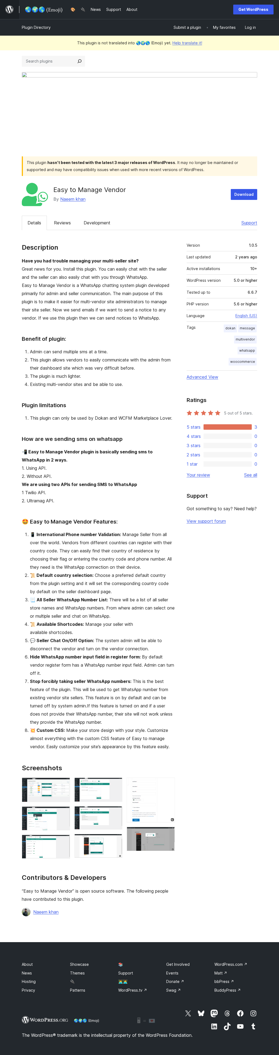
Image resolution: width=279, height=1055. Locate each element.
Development (97, 222)
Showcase (79, 964)
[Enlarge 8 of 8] (167, 834)
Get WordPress (253, 9)
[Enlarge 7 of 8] (167, 785)
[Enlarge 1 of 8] (62, 785)
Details (34, 222)
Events (172, 973)
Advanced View (202, 377)
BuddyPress (227, 990)
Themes (77, 973)
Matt (220, 973)
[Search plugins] (79, 61)
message (247, 328)
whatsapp (247, 350)
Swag (173, 990)
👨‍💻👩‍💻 (123, 981)
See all (250, 475)
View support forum (206, 521)
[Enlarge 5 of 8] (115, 813)
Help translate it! (187, 43)
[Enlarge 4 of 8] (115, 785)
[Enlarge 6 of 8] (115, 841)
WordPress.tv (132, 990)
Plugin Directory (36, 27)
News (27, 973)
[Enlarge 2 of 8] (62, 813)
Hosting (29, 981)
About (27, 964)
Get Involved (178, 964)
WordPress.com (230, 964)
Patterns (77, 990)
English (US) (246, 315)
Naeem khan (73, 199)
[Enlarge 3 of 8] (62, 842)
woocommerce (242, 362)
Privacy (28, 990)
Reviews (62, 222)
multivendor (245, 339)
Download (244, 194)
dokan (230, 328)
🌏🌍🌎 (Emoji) (86, 1020)
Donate (175, 981)
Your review (198, 475)
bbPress (224, 981)
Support (249, 222)
